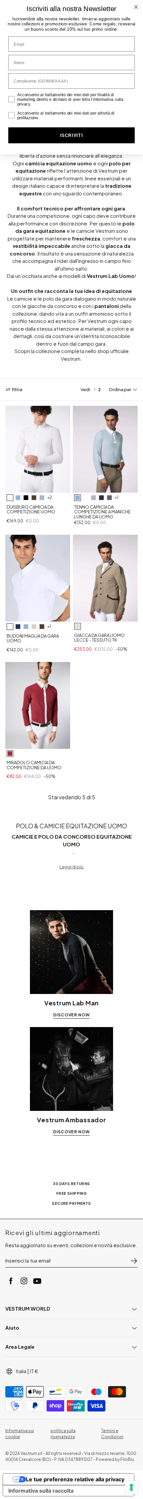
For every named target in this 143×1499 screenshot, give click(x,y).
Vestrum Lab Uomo (111, 276)
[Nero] (26, 497)
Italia (21, 1371)
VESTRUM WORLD (27, 1308)
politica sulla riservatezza (63, 1433)
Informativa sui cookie (19, 1433)
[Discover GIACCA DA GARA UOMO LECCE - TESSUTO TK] (105, 578)
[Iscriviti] (134, 1261)
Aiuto (12, 1327)
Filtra (17, 389)
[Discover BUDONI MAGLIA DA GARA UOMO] (37, 578)
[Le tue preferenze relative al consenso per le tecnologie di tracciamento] (131, 1487)
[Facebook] (10, 1281)
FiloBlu (127, 1459)
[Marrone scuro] (34, 497)
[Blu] (101, 497)
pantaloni (106, 306)
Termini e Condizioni (112, 1433)
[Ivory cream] (34, 626)
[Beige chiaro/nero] (77, 626)
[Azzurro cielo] (18, 497)
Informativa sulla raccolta (40, 1490)
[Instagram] (24, 1281)
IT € (34, 1371)
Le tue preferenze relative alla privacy (75, 1479)
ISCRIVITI (71, 135)
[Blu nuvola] (42, 497)
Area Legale (20, 1346)
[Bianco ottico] (10, 497)
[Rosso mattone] (10, 753)
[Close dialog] (136, 7)
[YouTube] (37, 1281)
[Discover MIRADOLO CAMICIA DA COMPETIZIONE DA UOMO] (37, 705)
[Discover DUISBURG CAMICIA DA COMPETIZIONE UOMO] (37, 449)
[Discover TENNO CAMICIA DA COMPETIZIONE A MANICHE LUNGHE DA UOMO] (105, 449)
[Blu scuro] (18, 626)
